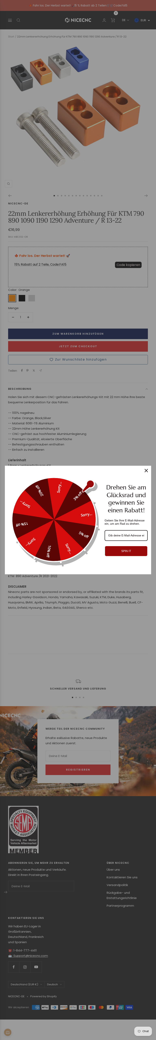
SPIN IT (126, 551)
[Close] (146, 470)
